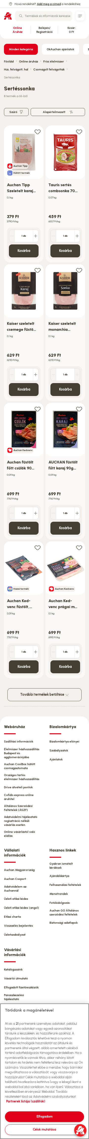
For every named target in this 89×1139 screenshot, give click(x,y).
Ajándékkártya (59, 876)
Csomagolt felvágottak (49, 69)
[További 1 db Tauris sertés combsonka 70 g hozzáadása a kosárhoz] (77, 236)
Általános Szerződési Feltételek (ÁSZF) (18, 808)
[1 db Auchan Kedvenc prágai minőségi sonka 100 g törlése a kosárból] (53, 652)
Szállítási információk (18, 741)
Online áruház (28, 61)
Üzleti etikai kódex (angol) (21, 908)
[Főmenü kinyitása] (80, 16)
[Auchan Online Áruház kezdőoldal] (8, 16)
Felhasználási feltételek (65, 885)
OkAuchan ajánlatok (60, 49)
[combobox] (43, 16)
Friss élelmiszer (53, 61)
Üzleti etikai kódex (16, 899)
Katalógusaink (13, 969)
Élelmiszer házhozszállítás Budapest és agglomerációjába (21, 753)
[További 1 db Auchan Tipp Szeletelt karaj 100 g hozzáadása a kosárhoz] (35, 236)
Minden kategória (21, 49)
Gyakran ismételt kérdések (61, 865)
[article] (24, 194)
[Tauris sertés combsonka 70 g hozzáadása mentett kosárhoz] (79, 131)
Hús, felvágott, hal (16, 69)
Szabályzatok (58, 750)
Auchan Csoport (15, 879)
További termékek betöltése (42, 694)
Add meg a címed (49, 4)
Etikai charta (12, 916)
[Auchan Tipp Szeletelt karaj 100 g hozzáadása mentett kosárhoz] (38, 131)
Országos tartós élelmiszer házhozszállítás (21, 777)
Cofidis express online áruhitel (19, 797)
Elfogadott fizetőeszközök (21, 987)
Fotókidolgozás (59, 903)
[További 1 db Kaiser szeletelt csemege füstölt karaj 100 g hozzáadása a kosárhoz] (35, 374)
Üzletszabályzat (14, 934)
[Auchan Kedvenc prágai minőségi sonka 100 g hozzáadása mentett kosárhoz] (79, 547)
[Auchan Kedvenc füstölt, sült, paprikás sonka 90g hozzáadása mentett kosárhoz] (38, 547)
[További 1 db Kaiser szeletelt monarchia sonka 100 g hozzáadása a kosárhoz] (77, 374)
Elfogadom (45, 1116)
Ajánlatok (56, 759)
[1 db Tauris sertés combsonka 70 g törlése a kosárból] (53, 236)
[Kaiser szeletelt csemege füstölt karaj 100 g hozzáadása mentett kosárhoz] (38, 270)
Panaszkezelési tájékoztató (14, 997)
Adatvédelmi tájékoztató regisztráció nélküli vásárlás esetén (20, 821)
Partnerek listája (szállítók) (25, 1101)
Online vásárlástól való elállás (19, 834)
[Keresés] (21, 16)
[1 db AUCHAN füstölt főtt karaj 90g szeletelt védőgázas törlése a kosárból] (53, 513)
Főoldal (9, 61)
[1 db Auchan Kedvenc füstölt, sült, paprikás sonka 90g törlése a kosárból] (12, 652)
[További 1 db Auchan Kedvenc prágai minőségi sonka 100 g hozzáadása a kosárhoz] (77, 652)
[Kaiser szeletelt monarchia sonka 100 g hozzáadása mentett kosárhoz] (79, 270)
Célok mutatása (44, 1129)
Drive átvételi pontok (18, 787)
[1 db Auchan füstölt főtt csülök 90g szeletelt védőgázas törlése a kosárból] (12, 513)
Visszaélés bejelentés (18, 925)
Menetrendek (58, 894)
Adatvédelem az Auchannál (15, 888)
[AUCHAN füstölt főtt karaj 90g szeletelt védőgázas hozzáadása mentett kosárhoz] (79, 409)
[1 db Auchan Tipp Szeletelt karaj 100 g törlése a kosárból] (12, 236)
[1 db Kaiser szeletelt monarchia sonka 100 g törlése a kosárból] (53, 374)
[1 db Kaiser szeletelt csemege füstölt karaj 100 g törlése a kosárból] (12, 374)
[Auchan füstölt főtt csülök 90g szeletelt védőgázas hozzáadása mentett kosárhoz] (38, 409)
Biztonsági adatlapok (63, 922)
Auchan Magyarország (19, 870)
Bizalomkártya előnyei (64, 741)
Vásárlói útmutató (16, 978)
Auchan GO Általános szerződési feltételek (64, 912)
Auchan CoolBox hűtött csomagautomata (19, 766)
